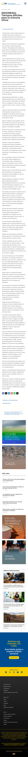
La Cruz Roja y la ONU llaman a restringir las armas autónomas (13, 586)
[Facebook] (6, 672)
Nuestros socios (7, 686)
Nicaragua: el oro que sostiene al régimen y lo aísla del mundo (14, 625)
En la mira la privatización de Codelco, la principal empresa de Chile (13, 487)
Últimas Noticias (13, 400)
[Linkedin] (22, 672)
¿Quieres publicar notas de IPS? (11, 692)
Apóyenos (6, 690)
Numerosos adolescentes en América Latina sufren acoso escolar (12, 502)
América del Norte (8, 716)
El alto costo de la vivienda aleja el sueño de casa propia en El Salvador (14, 606)
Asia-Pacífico (7, 718)
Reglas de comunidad (8, 707)
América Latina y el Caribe (9, 714)
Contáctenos (6, 688)
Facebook (6, 703)
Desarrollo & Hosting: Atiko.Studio (14, 751)
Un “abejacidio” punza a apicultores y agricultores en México (12, 495)
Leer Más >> (5, 482)
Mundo (5, 724)
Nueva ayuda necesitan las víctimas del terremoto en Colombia (13, 510)
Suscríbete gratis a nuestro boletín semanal (14, 651)
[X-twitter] (10, 672)
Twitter (5, 701)
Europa (5, 720)
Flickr (5, 705)
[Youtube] (18, 672)
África (5, 712)
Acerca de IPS (7, 684)
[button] (3, 393)
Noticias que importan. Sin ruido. (14, 643)
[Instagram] (14, 672)
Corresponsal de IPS (7, 29)
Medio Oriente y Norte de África (11, 722)
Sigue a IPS (6, 697)
